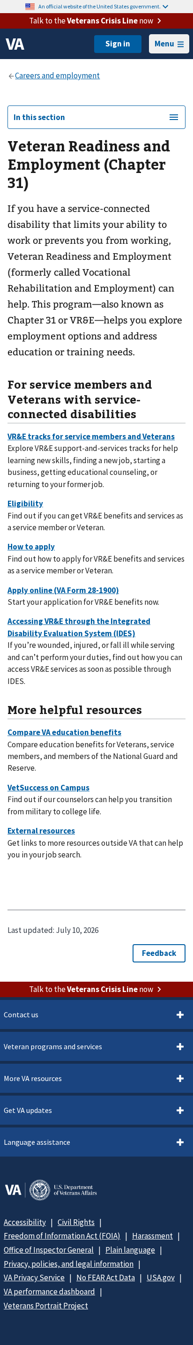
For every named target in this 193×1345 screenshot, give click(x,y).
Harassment (152, 1236)
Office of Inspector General (49, 1250)
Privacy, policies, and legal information (69, 1264)
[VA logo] (15, 44)
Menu (164, 43)
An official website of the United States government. (99, 6)
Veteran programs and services (53, 1046)
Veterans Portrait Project (46, 1305)
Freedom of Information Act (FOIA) (62, 1236)
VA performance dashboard (49, 1291)
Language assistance (37, 1142)
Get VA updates (28, 1110)
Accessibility (25, 1222)
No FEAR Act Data (105, 1277)
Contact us (21, 1014)
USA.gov (161, 1277)
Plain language (130, 1250)
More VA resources (33, 1078)
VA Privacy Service (34, 1277)
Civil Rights (76, 1222)
